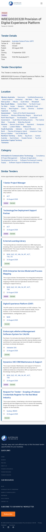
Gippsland (30, 124)
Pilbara (15, 102)
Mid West (29, 99)
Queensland (5, 113)
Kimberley (19, 99)
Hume (5, 127)
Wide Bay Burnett (24, 122)
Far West (4, 106)
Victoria (4, 124)
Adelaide (19, 129)
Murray (3, 108)
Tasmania (5, 142)
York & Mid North (21, 133)
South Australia (7, 129)
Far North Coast (34, 104)
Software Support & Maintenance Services (24, 162)
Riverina (31, 108)
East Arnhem (14, 138)
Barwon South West (17, 124)
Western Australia (8, 97)
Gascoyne (21, 97)
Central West (21, 104)
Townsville (11, 122)
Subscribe (8, 514)
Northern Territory (8, 136)
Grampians (40, 124)
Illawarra (21, 106)
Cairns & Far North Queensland (24, 113)
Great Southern (7, 99)
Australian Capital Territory (11, 140)
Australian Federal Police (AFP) (23, 41)
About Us (4, 465)
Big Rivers (28, 136)
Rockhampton (22, 118)
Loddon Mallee (15, 127)
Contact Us (4, 501)
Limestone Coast (35, 131)
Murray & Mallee (7, 133)
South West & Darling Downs (23, 120)
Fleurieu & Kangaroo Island (17, 131)
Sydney (13, 111)
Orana (23, 108)
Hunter (12, 106)
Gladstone (4, 115)
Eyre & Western (30, 129)
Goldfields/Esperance (35, 97)
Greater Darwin (27, 138)
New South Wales (8, 104)
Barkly (20, 136)
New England (13, 108)
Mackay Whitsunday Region (21, 115)
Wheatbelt (35, 102)
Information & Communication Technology (17, 156)
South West (25, 102)
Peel (36, 99)
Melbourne (27, 127)
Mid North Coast (32, 106)
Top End (38, 138)
